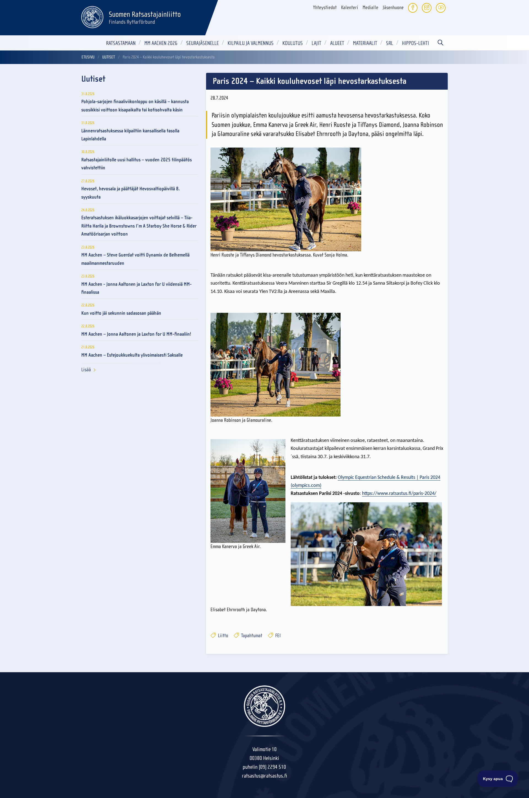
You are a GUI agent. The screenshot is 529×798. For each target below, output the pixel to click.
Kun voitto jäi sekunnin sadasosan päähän (121, 313)
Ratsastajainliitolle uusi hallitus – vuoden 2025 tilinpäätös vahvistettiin (136, 164)
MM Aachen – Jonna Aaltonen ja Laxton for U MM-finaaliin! (136, 334)
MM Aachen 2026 (160, 43)
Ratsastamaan (121, 43)
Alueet (337, 43)
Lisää (86, 370)
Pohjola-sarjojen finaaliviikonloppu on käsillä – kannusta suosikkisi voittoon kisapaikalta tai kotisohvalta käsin (135, 106)
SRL (389, 43)
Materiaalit (365, 43)
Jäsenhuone (393, 7)
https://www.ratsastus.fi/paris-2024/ (399, 493)
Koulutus (292, 43)
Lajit (316, 43)
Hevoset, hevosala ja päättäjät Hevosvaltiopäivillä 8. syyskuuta (130, 193)
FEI (277, 636)
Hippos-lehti (415, 43)
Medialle (370, 7)
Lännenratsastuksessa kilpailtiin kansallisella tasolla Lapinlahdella (130, 135)
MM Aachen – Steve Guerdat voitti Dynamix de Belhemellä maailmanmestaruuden (135, 259)
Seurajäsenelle (202, 43)
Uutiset (108, 57)
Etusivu (88, 57)
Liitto (222, 636)
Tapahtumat (251, 636)
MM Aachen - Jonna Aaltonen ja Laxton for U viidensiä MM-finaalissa (136, 288)
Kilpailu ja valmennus (251, 43)
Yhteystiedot (325, 7)
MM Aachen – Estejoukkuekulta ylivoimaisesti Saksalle (132, 355)
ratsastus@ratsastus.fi (264, 776)
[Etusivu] (92, 16)
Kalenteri (349, 7)
